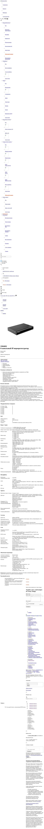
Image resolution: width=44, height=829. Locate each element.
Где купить (30, 650)
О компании (30, 648)
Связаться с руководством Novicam (35, 657)
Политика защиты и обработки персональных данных (34, 655)
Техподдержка (31, 640)
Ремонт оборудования (32, 642)
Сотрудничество (31, 651)
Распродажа (5, 213)
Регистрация (28, 690)
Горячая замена (31, 632)
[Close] (26, 678)
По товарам (4, 261)
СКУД (4, 80)
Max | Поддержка (3, 360)
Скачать (27, 578)
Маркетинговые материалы (33, 629)
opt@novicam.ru (35, 670)
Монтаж (29, 637)
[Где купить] (1, 287)
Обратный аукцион (32, 624)
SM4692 (2, 310)
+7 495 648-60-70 (38, 669)
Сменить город (3, 292)
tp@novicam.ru (29, 673)
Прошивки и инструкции (33, 628)
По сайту (3, 263)
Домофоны (5, 61)
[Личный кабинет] (1, 294)
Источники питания (7, 119)
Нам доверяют (31, 653)
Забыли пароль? (29, 688)
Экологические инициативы (33, 652)
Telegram (38, 671)
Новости (30, 649)
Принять (27, 757)
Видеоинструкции (31, 644)
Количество (2, 356)
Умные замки (5, 197)
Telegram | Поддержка (4, 361)
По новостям (4, 262)
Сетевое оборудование (7, 141)
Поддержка (5, 214)
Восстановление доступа (33, 643)
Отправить (28, 606)
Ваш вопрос (28, 601)
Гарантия (30, 641)
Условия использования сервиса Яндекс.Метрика (32, 804)
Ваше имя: (28, 593)
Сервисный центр (31, 634)
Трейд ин (30, 633)
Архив (29, 625)
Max (34, 671)
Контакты (30, 647)
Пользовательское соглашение (34, 656)
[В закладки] (0, 357)
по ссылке (39, 801)
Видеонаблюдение (6, 22)
